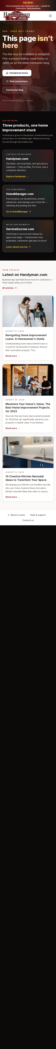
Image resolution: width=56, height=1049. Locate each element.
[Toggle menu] (50, 16)
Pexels (30, 100)
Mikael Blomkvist (17, 100)
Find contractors (19, 81)
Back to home (18, 515)
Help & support (38, 515)
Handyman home (19, 73)
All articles (8, 288)
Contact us (28, 520)
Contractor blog (14, 90)
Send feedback (33, 8)
